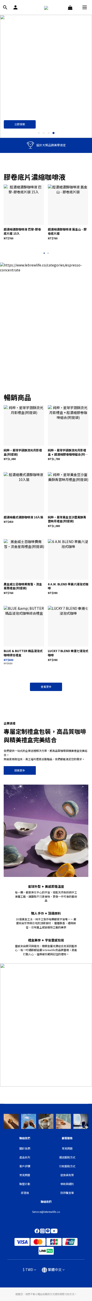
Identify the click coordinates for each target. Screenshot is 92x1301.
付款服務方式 (67, 1166)
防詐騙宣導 (67, 1193)
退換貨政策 (67, 1175)
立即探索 (19, 124)
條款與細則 (67, 1184)
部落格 (25, 1193)
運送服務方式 (67, 1157)
